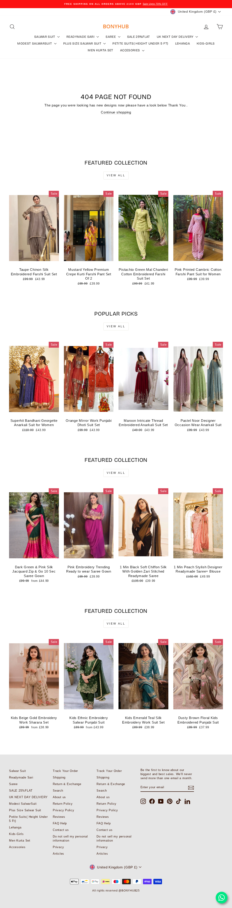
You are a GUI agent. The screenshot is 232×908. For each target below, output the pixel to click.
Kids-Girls (206, 43)
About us (59, 797)
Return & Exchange (67, 784)
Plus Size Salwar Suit (82, 43)
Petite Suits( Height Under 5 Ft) (140, 43)
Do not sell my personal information (70, 838)
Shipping (59, 777)
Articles (58, 853)
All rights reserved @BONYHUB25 (116, 890)
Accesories (130, 50)
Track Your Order (65, 771)
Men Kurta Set (100, 50)
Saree (111, 37)
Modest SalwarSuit (35, 43)
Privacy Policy (63, 810)
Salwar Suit (45, 37)
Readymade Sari (80, 37)
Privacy (58, 847)
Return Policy (63, 803)
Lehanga (182, 43)
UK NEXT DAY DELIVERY (175, 37)
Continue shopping (116, 112)
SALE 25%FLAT (138, 37)
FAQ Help (60, 823)
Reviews (59, 816)
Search (58, 790)
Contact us (61, 830)
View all (116, 175)
